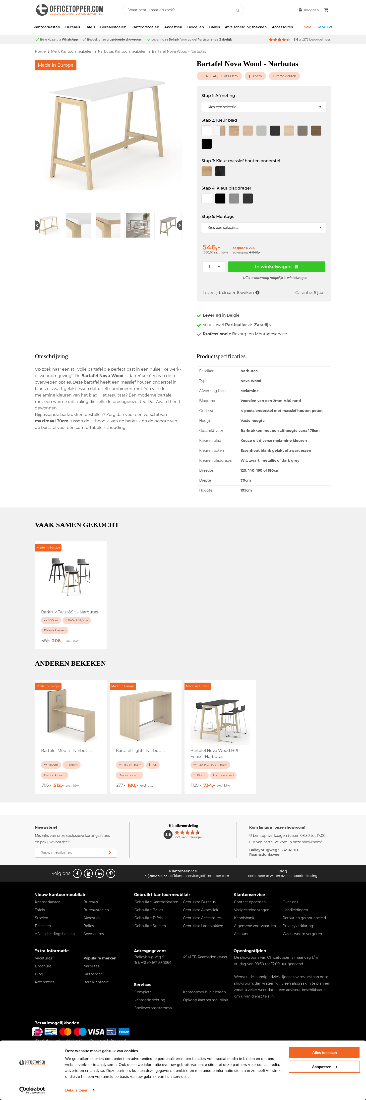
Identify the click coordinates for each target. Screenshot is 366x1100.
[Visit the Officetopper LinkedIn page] (99, 873)
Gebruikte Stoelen (150, 926)
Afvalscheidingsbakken (246, 27)
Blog (39, 974)
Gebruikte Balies (148, 910)
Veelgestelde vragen (251, 910)
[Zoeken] (237, 10)
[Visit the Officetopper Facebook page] (77, 873)
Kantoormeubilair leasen (204, 992)
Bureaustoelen (113, 27)
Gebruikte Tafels (148, 918)
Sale (307, 27)
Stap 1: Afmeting (218, 95)
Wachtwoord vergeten (302, 934)
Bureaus (72, 27)
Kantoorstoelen (145, 27)
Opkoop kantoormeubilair (205, 1000)
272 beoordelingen (317, 39)
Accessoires (282, 27)
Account (241, 934)
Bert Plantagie (96, 982)
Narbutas (91, 966)
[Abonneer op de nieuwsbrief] (110, 852)
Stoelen (41, 918)
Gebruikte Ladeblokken (203, 926)
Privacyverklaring (298, 926)
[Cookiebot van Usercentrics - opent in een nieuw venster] (32, 1090)
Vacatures (43, 958)
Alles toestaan (324, 1052)
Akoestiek (173, 27)
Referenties (45, 982)
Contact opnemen (250, 902)
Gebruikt (324, 27)
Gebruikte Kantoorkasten (156, 902)
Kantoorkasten (47, 27)
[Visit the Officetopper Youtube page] (88, 873)
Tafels (90, 27)
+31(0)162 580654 (156, 876)
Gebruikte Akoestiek (200, 910)
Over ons (290, 902)
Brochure (43, 966)
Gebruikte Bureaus (199, 902)
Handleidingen (295, 910)
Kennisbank (244, 918)
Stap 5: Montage (218, 216)
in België (221, 315)
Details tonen (76, 1090)
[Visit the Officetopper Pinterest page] (110, 873)
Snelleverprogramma (153, 1008)
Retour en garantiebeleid (304, 918)
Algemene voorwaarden (255, 926)
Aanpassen (321, 1066)
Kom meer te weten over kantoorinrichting (282, 876)
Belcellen (195, 27)
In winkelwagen (273, 266)
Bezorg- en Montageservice (245, 334)
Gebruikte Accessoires (202, 918)
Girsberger (92, 974)
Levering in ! (165, 39)
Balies (214, 27)
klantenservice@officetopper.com (201, 876)
